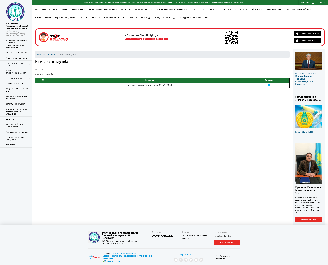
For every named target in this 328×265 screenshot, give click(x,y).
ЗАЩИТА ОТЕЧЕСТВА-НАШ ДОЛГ (17, 90)
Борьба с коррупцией (65, 17)
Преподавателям (273, 9)
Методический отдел (250, 9)
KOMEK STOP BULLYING (16, 83)
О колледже (77, 9)
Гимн (310, 132)
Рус (321, 2)
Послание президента (305, 73)
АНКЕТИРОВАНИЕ (43, 17)
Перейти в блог (308, 219)
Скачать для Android (310, 33)
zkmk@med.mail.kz (223, 236)
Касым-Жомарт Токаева (304, 77)
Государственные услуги (17, 132)
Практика (212, 9)
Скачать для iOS (307, 41)
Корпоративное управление (102, 9)
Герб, (297, 132)
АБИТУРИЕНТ (228, 9)
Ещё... (207, 17)
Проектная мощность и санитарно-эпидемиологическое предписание (16, 44)
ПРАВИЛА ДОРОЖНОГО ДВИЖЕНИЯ (16, 97)
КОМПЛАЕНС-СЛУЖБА (15, 104)
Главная (64, 9)
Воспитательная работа (298, 9)
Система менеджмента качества (170, 9)
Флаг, (304, 132)
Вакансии (10, 119)
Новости (96, 17)
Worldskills (10, 145)
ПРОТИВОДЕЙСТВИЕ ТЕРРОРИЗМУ (15, 125)
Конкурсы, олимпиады (140, 17)
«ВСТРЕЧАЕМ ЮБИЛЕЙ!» (46, 9)
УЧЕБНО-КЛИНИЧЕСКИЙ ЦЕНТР (135, 9)
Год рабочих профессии (17, 58)
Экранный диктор (188, 254)
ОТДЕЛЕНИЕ (196, 9)
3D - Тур (84, 17)
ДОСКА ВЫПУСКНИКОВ (114, 17)
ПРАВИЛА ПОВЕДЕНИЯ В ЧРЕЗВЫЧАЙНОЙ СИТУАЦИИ (16, 111)
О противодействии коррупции (15, 138)
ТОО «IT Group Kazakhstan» (124, 253)
